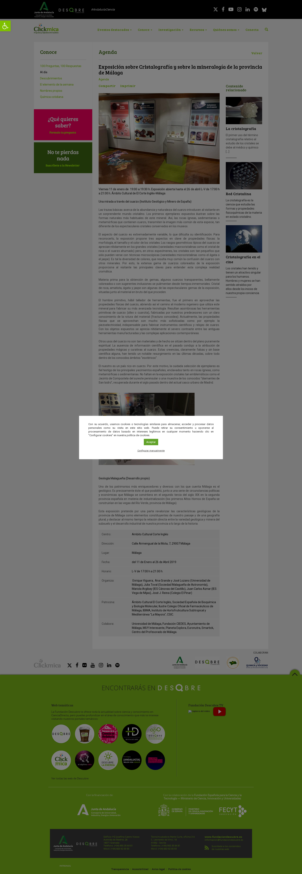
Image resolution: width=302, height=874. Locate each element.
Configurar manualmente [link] (151, 450)
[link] (5, 26)
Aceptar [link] (151, 442)
